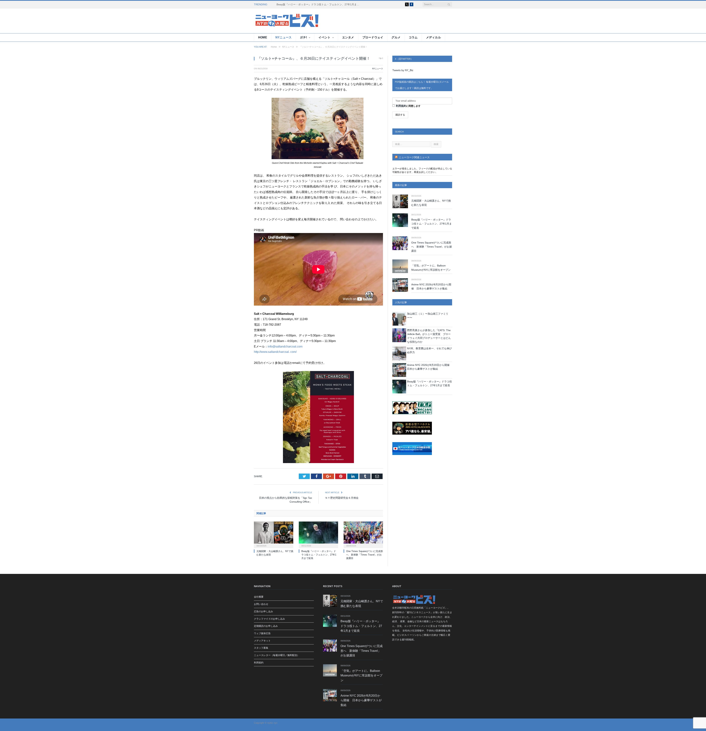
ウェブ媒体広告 (262, 633)
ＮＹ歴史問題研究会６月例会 (342, 497)
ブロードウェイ (372, 37)
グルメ (395, 37)
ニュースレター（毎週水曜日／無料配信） (276, 655)
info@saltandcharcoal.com (285, 346)
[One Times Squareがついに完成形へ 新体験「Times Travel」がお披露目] (363, 534)
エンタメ (348, 37)
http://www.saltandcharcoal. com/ (275, 351)
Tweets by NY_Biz (402, 70)
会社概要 (258, 596)
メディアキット (262, 640)
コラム (413, 37)
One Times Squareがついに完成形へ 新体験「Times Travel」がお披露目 (364, 555)
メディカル (433, 37)
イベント (324, 37)
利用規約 (401, 105)
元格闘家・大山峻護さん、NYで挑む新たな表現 (431, 202)
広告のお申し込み (263, 611)
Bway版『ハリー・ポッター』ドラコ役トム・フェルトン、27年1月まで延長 (319, 4)
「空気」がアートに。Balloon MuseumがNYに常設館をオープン (431, 267)
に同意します (408, 105)
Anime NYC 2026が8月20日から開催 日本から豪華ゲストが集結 (431, 286)
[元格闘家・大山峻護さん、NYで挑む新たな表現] (273, 534)
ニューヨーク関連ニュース (414, 157)
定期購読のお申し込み (266, 626)
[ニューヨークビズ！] (276, 21)
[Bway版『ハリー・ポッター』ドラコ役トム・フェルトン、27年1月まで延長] (318, 534)
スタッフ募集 (261, 647)
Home (262, 37)
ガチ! (303, 37)
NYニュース (283, 37)
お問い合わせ (261, 604)
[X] (407, 4)
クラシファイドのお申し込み (269, 618)
